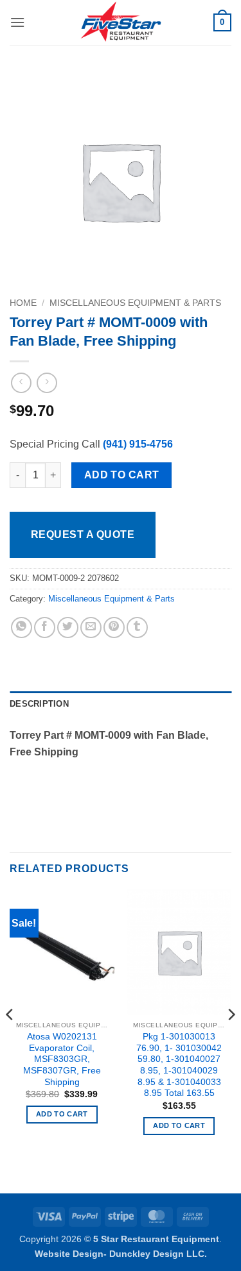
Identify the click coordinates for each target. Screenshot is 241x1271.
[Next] (230, 1040)
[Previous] (10, 1040)
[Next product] (21, 382)
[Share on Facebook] (44, 627)
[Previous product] (47, 382)
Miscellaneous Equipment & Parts (135, 303)
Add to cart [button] (62, 1114)
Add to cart (121, 474)
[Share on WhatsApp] (21, 627)
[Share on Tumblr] (137, 627)
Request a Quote (82, 534)
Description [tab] (39, 704)
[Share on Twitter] (67, 627)
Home (23, 303)
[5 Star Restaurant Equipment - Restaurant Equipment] (121, 22)
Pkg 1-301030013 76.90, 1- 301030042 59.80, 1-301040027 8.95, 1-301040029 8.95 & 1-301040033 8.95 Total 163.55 (179, 1065)
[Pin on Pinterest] (114, 627)
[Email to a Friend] (91, 627)
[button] (17, 22)
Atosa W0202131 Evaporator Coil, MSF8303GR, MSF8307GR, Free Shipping (62, 1059)
